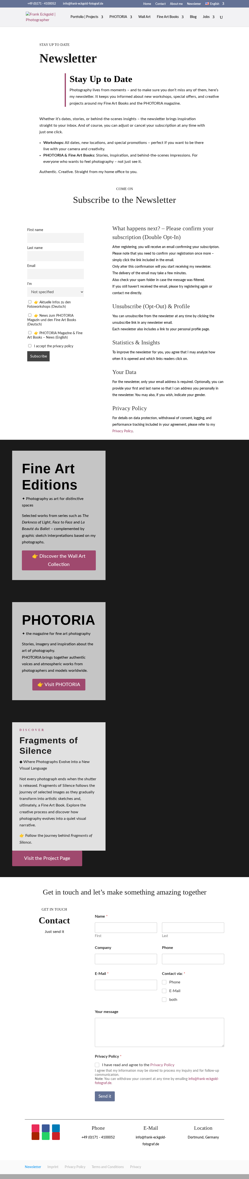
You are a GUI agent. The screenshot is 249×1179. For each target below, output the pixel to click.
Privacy (135, 1167)
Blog (193, 17)
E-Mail (102, 974)
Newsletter (194, 3)
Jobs (206, 17)
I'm (29, 284)
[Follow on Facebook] (46, 1128)
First (98, 936)
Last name (35, 248)
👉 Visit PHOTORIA (58, 684)
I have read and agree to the (138, 1065)
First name (35, 230)
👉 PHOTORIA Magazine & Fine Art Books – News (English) (54, 335)
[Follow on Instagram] (35, 1128)
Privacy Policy (122, 431)
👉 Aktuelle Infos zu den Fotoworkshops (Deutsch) (49, 304)
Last (165, 936)
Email (31, 266)
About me (176, 3)
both (173, 1000)
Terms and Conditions (108, 1167)
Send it (104, 1096)
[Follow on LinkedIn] (56, 1128)
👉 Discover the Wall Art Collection (58, 560)
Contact (160, 3)
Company (103, 948)
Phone (167, 948)
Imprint (52, 1167)
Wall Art (144, 17)
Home (147, 3)
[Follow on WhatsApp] (46, 1136)
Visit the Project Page (47, 858)
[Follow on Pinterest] (56, 1136)
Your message (106, 1012)
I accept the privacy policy (53, 346)
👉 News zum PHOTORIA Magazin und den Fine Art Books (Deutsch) (51, 320)
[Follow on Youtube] (35, 1136)
